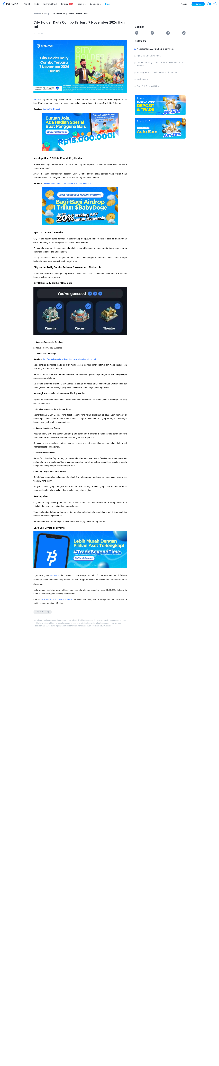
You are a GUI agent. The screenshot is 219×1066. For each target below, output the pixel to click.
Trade (36, 4)
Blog (107, 4)
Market (26, 4)
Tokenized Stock (50, 4)
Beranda (37, 14)
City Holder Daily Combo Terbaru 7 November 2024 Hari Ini (71, 14)
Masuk (184, 4)
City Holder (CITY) (43, 612)
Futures (67, 4)
